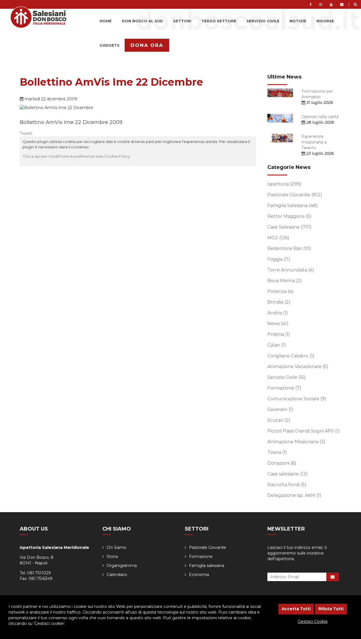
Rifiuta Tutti (331, 609)
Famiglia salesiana (206, 565)
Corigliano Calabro (290, 355)
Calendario (117, 574)
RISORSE (325, 21)
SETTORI (182, 21)
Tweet (26, 133)
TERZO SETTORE (218, 21)
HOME (106, 21)
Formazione (284, 388)
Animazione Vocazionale (297, 366)
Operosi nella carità (320, 116)
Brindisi (278, 302)
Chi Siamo (116, 547)
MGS (278, 237)
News (278, 323)
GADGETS (110, 45)
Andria (277, 313)
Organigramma (122, 565)
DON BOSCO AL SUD (142, 21)
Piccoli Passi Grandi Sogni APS (303, 431)
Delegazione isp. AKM (294, 495)
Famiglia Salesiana (292, 205)
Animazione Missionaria (296, 441)
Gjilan (276, 345)
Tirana (277, 452)
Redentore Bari (289, 248)
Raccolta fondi (287, 484)
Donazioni (281, 463)
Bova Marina (284, 280)
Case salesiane (287, 474)
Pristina (278, 334)
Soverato (280, 409)
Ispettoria (284, 184)
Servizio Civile (286, 377)
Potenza (280, 291)
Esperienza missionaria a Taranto (314, 142)
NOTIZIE (298, 21)
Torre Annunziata (290, 270)
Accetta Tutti (296, 609)
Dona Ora (147, 45)
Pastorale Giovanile (294, 194)
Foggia (278, 259)
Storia (112, 556)
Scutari (278, 420)
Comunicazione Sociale (296, 398)
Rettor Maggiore (289, 216)
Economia (199, 574)
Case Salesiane (289, 227)
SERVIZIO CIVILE (262, 21)
